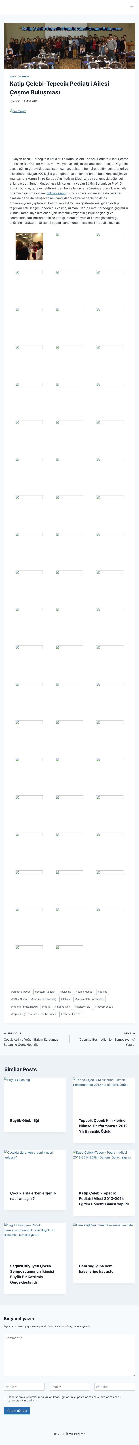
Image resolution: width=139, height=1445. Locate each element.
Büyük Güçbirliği (24, 1120)
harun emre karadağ (43, 999)
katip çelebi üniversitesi (89, 999)
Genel (13, 76)
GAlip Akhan (19, 999)
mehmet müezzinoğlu (24, 1006)
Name (11, 1387)
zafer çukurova (70, 1014)
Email (56, 1387)
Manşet (24, 76)
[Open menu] (132, 7)
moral (46, 1006)
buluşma (65, 991)
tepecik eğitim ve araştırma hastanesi (33, 1014)
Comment (13, 1338)
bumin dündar (84, 991)
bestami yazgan (45, 991)
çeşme (102, 991)
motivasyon (62, 1006)
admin (16, 101)
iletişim (66, 999)
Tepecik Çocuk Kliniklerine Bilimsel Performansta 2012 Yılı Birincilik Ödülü (103, 1126)
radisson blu (82, 1006)
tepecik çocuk (104, 1006)
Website (102, 1387)
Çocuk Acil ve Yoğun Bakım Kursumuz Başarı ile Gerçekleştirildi (31, 1039)
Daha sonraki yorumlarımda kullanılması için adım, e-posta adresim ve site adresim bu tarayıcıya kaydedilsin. (64, 1398)
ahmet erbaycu (21, 991)
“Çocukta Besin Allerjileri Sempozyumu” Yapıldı (106, 1039)
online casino (56, 193)
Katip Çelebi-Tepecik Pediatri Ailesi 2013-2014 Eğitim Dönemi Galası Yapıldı (104, 1198)
